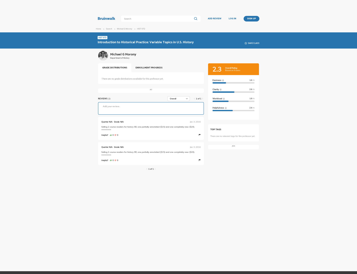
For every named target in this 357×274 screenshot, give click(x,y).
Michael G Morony (124, 29)
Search (109, 29)
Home (98, 29)
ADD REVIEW (214, 19)
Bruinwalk (106, 19)
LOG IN (232, 19)
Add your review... (111, 106)
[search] (157, 19)
